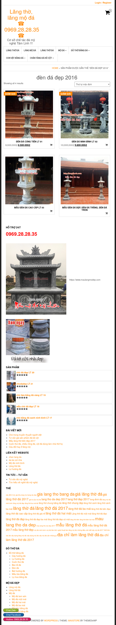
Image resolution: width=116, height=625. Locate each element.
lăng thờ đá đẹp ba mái (36, 519)
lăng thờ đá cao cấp (17, 513)
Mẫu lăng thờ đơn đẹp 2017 (22, 440)
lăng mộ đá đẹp (18, 503)
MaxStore (74, 620)
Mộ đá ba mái (18, 605)
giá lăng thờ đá (88, 494)
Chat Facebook (13, 614)
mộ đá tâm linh (51, 530)
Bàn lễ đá (16, 564)
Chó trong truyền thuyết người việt (25, 434)
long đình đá (96, 499)
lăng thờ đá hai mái (58, 513)
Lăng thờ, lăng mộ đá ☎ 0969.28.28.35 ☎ (21, 23)
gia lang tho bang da (55, 494)
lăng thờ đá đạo (99, 513)
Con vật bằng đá (15, 57)
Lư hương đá (15, 469)
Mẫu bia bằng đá (20, 573)
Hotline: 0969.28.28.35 (17, 619)
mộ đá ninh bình (40, 530)
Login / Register (103, 2)
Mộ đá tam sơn (19, 596)
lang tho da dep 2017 (54, 499)
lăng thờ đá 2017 (51, 508)
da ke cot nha (15, 459)
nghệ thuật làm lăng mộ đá (67, 530)
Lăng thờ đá (12, 50)
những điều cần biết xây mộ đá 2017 (90, 530)
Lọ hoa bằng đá (19, 576)
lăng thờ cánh (90, 502)
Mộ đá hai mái (19, 602)
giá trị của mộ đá (35, 499)
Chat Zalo (11, 610)
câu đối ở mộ (10, 495)
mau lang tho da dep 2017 (45, 526)
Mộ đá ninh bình (16, 462)
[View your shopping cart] (107, 13)
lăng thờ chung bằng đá (50, 502)
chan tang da (15, 456)
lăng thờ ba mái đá (31, 503)
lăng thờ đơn (74, 519)
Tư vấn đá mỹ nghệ (18, 479)
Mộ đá (61, 50)
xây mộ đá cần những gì (48, 535)
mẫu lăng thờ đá (71, 524)
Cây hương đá (19, 555)
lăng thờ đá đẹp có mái (59, 519)
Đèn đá (15, 567)
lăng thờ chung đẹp (72, 503)
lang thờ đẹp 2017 (78, 499)
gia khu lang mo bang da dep (26, 495)
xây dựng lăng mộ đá (18, 535)
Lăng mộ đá (30, 50)
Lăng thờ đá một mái (81, 513)
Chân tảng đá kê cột (41, 57)
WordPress (51, 620)
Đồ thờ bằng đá (79, 50)
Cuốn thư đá (18, 561)
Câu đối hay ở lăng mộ (20, 446)
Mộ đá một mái (19, 599)
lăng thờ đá (24, 508)
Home (55, 67)
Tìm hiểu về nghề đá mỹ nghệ (23, 482)
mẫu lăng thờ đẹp (23, 530)
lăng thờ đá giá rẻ (36, 513)
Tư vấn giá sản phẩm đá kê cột (24, 437)
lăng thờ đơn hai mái (87, 519)
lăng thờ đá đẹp (15, 519)
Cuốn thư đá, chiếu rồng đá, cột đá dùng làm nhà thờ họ (36, 443)
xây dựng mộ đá (33, 535)
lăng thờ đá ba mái (79, 509)
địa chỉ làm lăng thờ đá (78, 534)
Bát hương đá (18, 570)
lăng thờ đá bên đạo (101, 508)
